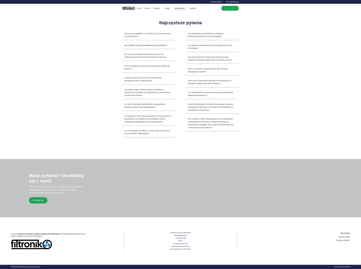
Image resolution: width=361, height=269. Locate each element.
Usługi (167, 8)
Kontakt (192, 8)
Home (139, 8)
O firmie (147, 8)
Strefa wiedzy (179, 8)
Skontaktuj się (38, 200)
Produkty (156, 8)
